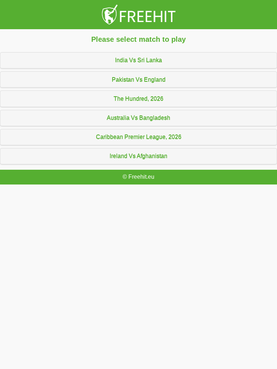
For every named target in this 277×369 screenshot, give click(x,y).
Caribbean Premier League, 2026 (138, 137)
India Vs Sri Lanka (138, 60)
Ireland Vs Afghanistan (138, 156)
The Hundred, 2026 (138, 98)
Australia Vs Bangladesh (138, 118)
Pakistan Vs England (139, 79)
